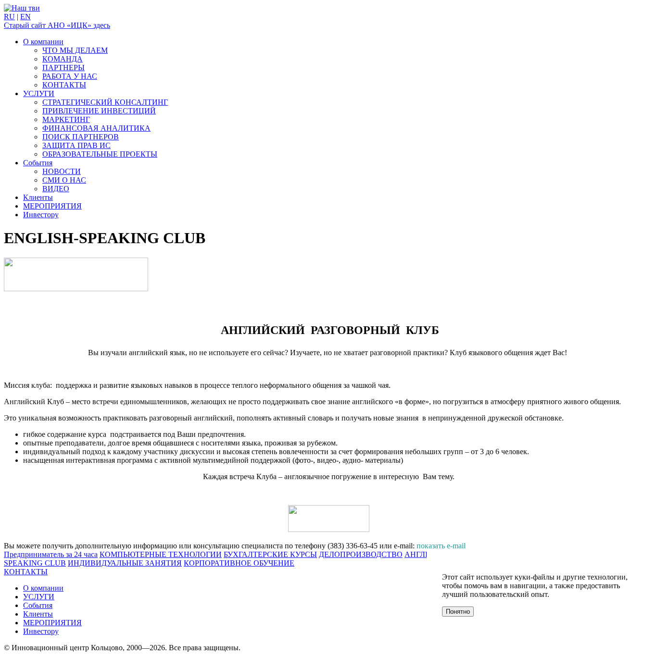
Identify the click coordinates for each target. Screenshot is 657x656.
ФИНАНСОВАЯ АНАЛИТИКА (96, 128)
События (37, 163)
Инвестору (41, 214)
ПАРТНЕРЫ (63, 67)
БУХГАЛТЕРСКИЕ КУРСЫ (270, 554)
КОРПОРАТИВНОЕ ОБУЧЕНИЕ (239, 563)
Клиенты (38, 197)
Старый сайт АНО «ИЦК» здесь (57, 25)
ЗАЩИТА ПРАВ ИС (76, 145)
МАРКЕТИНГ (66, 119)
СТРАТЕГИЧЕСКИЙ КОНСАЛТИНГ (105, 102)
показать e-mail (441, 546)
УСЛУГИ (38, 93)
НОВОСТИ (61, 171)
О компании (43, 41)
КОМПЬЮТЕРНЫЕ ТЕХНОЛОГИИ (161, 554)
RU (9, 16)
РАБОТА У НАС (69, 76)
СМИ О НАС (64, 180)
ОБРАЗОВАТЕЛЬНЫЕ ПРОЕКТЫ (99, 154)
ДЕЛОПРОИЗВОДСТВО (361, 554)
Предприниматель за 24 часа (51, 554)
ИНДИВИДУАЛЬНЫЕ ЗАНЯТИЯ (125, 563)
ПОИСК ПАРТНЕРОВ (80, 137)
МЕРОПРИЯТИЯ (52, 206)
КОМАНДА (62, 59)
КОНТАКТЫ (64, 85)
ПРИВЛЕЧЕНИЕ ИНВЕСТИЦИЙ (99, 111)
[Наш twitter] (22, 8)
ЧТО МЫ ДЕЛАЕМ (75, 50)
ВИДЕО (55, 189)
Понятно (458, 611)
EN (25, 16)
